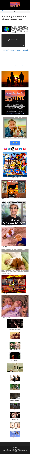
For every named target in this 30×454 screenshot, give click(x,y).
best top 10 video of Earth (5, 49)
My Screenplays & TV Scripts (15, 177)
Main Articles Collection (15, 451)
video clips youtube (15, 51)
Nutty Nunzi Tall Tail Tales (8, 450)
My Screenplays (19, 450)
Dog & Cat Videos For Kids (24, 450)
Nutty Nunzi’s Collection (19, 449)
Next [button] (27, 79)
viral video (25, 51)
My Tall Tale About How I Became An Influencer (7, 225)
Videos (8, 449)
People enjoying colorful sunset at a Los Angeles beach (15, 115)
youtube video (8, 52)
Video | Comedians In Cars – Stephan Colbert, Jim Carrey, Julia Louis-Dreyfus (24, 66)
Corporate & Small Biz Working (24, 448)
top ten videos (3, 51)
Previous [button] (2, 79)
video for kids (19, 51)
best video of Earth (17, 49)
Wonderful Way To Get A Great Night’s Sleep (6, 273)
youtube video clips (12, 52)
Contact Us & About (13, 452)
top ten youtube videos (7, 51)
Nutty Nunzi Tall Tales (14, 449)
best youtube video (25, 49)
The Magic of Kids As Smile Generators (6, 317)
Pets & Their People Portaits (18, 448)
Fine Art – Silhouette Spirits (12, 448)
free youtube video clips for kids (6, 50)
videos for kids (22, 51)
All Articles (4, 450)
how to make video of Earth (13, 50)
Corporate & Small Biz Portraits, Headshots (6, 448)
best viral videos (21, 49)
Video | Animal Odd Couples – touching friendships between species (6, 66)
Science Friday (18, 32)
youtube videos (16, 52)
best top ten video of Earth (12, 49)
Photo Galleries (15, 447)
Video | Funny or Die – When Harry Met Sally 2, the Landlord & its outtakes (15, 66)
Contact (10, 452)
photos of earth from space (19, 50)
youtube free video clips (4, 52)
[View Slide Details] (15, 79)
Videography (10, 449)
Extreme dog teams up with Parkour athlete (15, 437)
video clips (11, 51)
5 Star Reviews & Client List (18, 452)
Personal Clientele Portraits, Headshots (16, 448)
